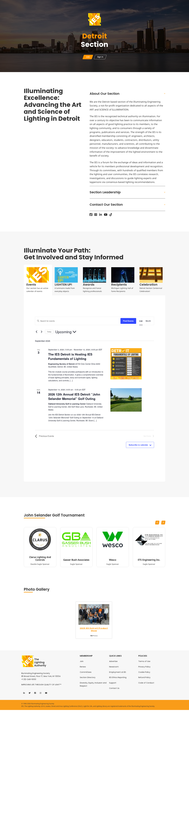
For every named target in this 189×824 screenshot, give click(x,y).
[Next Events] (41, 331)
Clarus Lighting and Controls (40, 558)
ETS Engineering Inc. (149, 559)
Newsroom (114, 666)
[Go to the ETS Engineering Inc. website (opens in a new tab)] (149, 539)
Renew (83, 666)
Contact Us (114, 688)
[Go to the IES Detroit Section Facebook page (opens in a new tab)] (91, 214)
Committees (85, 672)
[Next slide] (163, 522)
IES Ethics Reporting (117, 677)
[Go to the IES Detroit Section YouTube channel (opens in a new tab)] (105, 214)
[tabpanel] (94, 388)
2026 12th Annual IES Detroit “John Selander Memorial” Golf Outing (74, 396)
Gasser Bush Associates (76, 559)
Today (49, 332)
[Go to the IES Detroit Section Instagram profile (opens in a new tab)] (95, 214)
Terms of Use (144, 661)
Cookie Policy (144, 672)
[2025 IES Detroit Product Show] (93, 614)
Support (112, 683)
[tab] (38, 280)
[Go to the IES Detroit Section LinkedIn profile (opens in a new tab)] (100, 214)
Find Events (128, 321)
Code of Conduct (146, 683)
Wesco (112, 559)
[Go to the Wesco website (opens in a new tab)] (112, 539)
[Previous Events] (36, 331)
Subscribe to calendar (138, 445)
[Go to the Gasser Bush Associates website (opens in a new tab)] (76, 539)
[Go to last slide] (157, 522)
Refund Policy (144, 677)
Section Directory (87, 677)
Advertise (113, 661)
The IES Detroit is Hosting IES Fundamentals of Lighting (70, 356)
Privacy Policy (144, 666)
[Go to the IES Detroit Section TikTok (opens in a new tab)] (110, 214)
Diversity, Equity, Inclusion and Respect (93, 684)
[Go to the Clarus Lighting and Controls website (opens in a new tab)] (40, 539)
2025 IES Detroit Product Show (94, 629)
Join (81, 661)
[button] (127, 94)
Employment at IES (117, 672)
